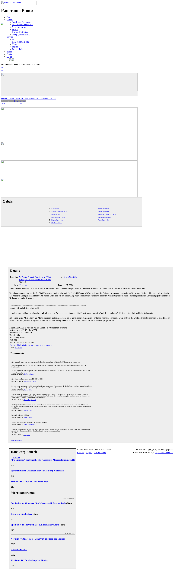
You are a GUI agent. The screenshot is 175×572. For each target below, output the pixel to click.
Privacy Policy (18, 49)
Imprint (15, 47)
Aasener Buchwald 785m (59, 211)
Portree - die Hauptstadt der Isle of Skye (29, 481)
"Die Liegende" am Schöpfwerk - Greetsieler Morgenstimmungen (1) (43, 460)
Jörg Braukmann (29, 424)
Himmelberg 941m (57, 220)
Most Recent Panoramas (22, 24)
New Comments (19, 27)
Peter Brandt (28, 417)
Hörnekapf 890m (103, 208)
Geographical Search (21, 34)
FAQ (14, 39)
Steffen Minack (28, 374)
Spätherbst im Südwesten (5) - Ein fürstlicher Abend (35, 525)
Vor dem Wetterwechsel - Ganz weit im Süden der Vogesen (38, 539)
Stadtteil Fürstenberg (104, 217)
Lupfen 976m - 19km (58, 217)
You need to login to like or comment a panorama (30, 345)
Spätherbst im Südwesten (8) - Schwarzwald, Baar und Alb (38, 503)
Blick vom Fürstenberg (21, 514)
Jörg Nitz (27, 435)
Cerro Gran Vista (19, 549)
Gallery (10, 19)
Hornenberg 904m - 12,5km (107, 214)
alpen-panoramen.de (164, 452)
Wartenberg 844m (103, 211)
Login (9, 56)
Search (15, 29)
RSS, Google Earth (20, 42)
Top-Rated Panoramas (21, 22)
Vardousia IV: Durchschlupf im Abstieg (29, 560)
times (18, 347)
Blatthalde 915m (56, 223)
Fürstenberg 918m (103, 220)
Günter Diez (28, 390)
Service (10, 37)
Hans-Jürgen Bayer (30, 381)
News (14, 44)
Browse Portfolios (20, 32)
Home (9, 17)
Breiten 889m (55, 214)
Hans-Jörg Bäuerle (30, 400)
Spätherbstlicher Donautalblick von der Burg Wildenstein (37, 471)
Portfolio (16, 457)
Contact (10, 54)
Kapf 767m (55, 208)
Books (9, 51)
